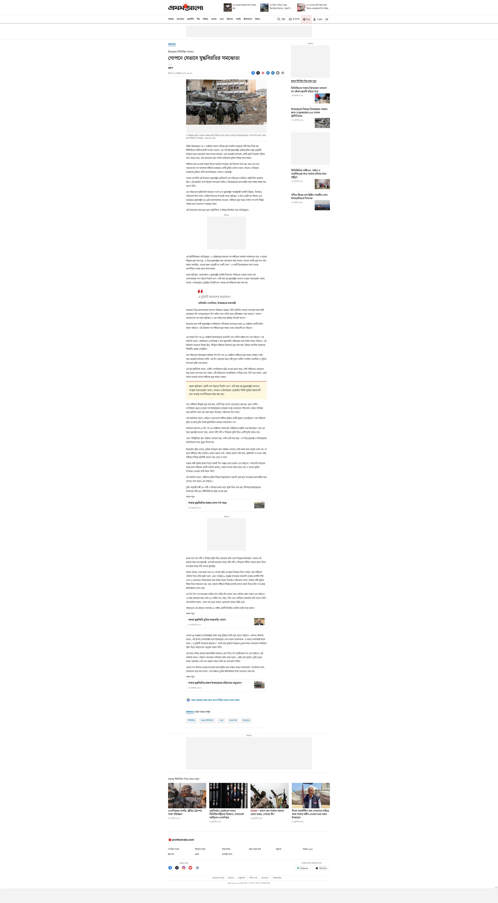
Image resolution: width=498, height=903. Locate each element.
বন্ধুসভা (278, 849)
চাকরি (238, 19)
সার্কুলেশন (241, 878)
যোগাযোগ (265, 878)
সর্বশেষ (171, 19)
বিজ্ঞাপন (231, 878)
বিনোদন (230, 19)
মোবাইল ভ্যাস (227, 854)
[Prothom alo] (185, 7)
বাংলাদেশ (180, 19)
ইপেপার (171, 854)
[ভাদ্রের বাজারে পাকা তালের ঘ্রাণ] (228, 7)
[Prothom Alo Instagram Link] (185, 868)
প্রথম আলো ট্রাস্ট (255, 849)
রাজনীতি (190, 19)
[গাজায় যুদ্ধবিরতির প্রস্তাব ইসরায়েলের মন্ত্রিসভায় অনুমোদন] (259, 684)
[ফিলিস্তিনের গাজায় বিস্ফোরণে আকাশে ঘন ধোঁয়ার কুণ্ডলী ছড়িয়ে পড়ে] (322, 98)
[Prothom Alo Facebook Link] (171, 868)
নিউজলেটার (277, 878)
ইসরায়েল (246, 720)
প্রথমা (197, 854)
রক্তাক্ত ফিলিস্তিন (207, 720)
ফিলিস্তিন (191, 720)
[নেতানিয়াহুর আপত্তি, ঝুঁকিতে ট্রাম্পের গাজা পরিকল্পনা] (187, 795)
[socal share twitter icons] (258, 74)
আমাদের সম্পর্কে (218, 878)
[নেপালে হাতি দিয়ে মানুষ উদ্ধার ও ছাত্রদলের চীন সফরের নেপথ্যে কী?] (301, 7)
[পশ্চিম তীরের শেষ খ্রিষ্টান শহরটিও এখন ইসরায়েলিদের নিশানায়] (322, 205)
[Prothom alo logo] (181, 840)
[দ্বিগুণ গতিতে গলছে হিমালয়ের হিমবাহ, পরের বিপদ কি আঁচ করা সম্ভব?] (264, 7)
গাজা (221, 720)
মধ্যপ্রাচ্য (172, 44)
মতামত (214, 19)
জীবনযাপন (248, 19)
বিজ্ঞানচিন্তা (226, 849)
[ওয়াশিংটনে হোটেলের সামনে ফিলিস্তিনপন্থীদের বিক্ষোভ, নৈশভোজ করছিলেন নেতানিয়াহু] (228, 795)
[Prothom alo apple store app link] (321, 868)
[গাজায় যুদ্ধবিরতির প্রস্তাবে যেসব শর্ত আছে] (259, 504)
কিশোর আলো (200, 849)
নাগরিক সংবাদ (173, 849)
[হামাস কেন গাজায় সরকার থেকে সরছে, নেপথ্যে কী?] (270, 795)
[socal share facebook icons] (253, 74)
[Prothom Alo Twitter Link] (178, 868)
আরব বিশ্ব (233, 720)
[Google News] (197, 868)
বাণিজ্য (205, 19)
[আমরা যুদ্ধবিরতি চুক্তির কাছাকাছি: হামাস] (259, 621)
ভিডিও (257, 19)
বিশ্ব (198, 19)
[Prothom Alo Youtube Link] (191, 868)
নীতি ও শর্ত (253, 878)
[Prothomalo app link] (302, 868)
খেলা (222, 19)
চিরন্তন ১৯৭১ (308, 849)
